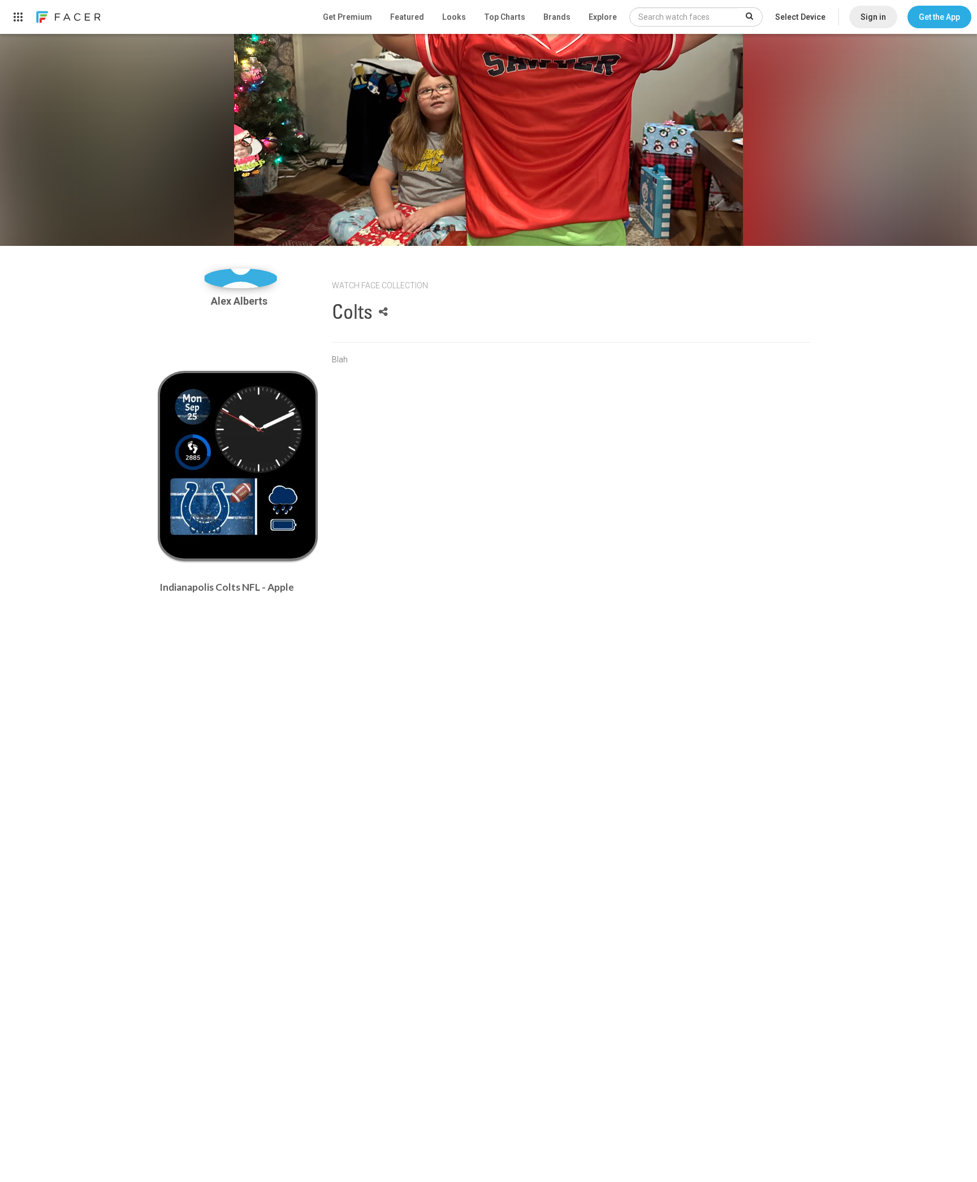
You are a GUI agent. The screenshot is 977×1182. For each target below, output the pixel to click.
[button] (939, 16)
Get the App (939, 16)
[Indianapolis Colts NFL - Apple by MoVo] (237, 466)
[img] (241, 278)
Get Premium (347, 16)
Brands (556, 16)
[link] (68, 17)
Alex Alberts (240, 301)
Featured (407, 16)
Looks (454, 16)
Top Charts (504, 16)
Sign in (873, 16)
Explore (603, 16)
